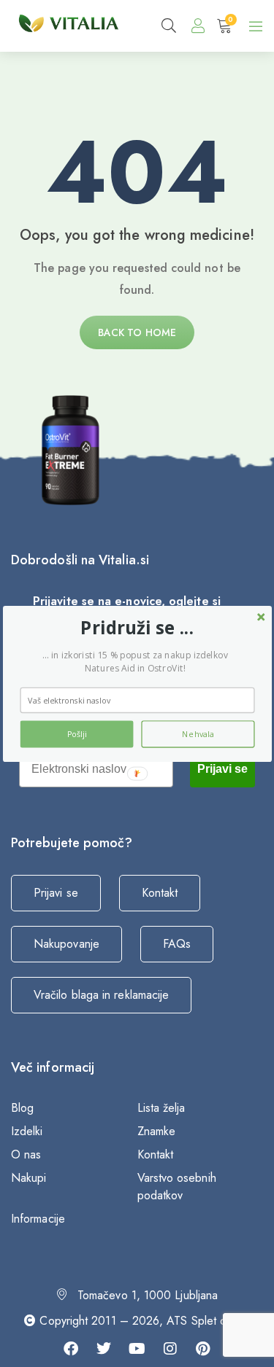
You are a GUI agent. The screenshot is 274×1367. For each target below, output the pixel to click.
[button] (137, 628)
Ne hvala (197, 733)
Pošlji (76, 733)
